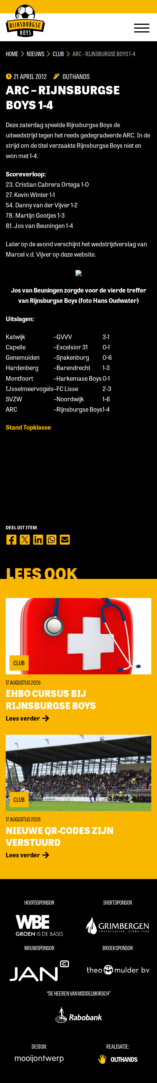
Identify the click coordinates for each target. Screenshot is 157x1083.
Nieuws (35, 53)
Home (12, 53)
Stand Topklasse (28, 427)
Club (58, 53)
